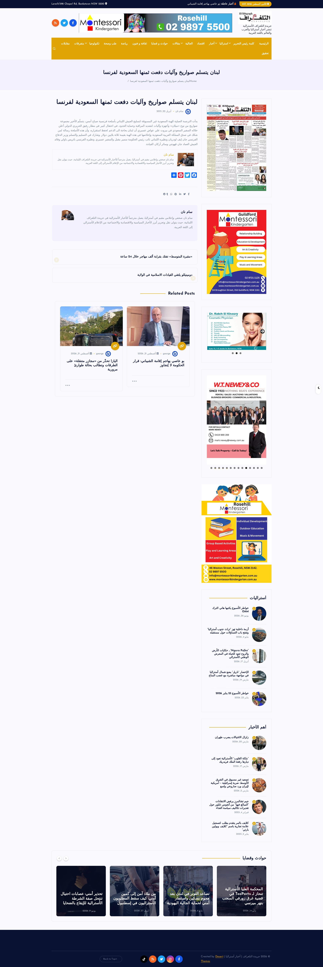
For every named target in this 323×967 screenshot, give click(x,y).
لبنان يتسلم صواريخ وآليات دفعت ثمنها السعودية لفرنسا (160, 81)
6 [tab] (242, 468)
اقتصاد (200, 43)
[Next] (65, 858)
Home (193, 81)
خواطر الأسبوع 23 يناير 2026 (232, 693)
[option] (241, 891)
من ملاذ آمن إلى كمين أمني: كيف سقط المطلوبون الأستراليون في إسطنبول (188, 898)
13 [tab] (215, 468)
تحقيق (265, 53)
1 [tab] (240, 353)
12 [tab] (219, 468)
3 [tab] (233, 353)
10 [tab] (227, 468)
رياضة (124, 43)
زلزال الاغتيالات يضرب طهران (232, 737)
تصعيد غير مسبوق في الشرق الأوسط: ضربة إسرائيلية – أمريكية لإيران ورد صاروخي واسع (230, 783)
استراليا (224, 43)
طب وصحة (110, 43)
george (166, 353)
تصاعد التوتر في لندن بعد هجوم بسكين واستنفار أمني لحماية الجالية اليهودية (242, 898)
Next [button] (262, 330)
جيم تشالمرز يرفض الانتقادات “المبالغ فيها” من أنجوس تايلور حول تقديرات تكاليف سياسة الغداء (229, 805)
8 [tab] (235, 468)
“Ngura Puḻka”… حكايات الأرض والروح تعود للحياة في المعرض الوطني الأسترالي (230, 654)
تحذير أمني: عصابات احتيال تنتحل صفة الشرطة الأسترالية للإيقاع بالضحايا (135, 898)
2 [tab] (237, 353)
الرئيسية (263, 43)
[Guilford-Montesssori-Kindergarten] (236, 251)
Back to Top (109, 959)
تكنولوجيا (94, 43)
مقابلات (65, 43)
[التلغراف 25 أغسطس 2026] (236, 147)
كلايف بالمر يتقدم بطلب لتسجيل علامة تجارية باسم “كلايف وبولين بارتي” (230, 826)
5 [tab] (246, 468)
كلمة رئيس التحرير (243, 43)
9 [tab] (231, 468)
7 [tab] (238, 468)
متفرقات (79, 43)
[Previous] (59, 858)
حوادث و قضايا (159, 43)
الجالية (189, 43)
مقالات (176, 43)
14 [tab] (211, 468)
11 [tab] (222, 468)
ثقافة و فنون (139, 43)
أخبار (211, 43)
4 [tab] (250, 468)
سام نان (179, 111)
